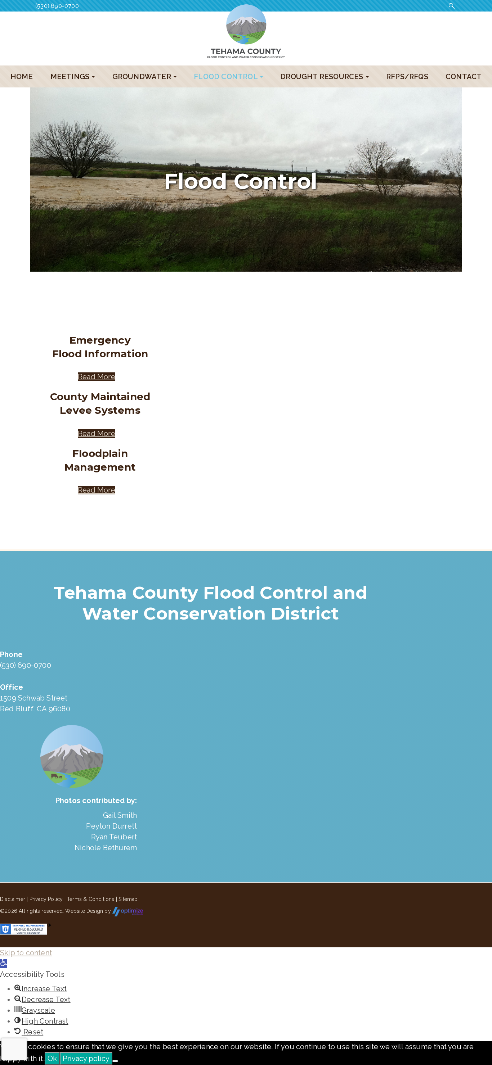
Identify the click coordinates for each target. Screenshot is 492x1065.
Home (21, 76)
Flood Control (226, 76)
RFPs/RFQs (407, 76)
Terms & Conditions (91, 899)
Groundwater (142, 76)
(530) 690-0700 (57, 6)
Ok (52, 1058)
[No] (115, 1061)
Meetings (70, 76)
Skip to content (26, 952)
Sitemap (128, 899)
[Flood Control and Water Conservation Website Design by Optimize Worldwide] (127, 911)
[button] (3, 963)
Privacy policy (86, 1058)
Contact (464, 76)
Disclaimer (12, 899)
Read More (96, 376)
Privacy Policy (46, 899)
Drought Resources (322, 76)
